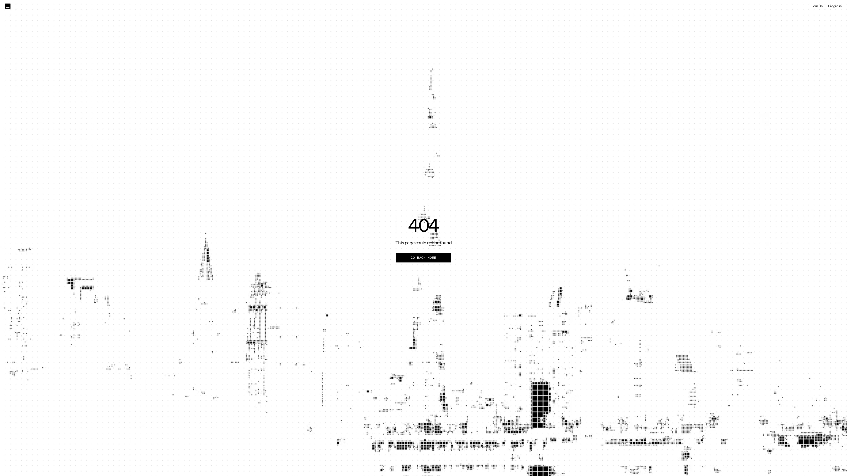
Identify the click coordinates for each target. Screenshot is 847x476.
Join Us (817, 6)
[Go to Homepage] (8, 6)
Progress (835, 6)
